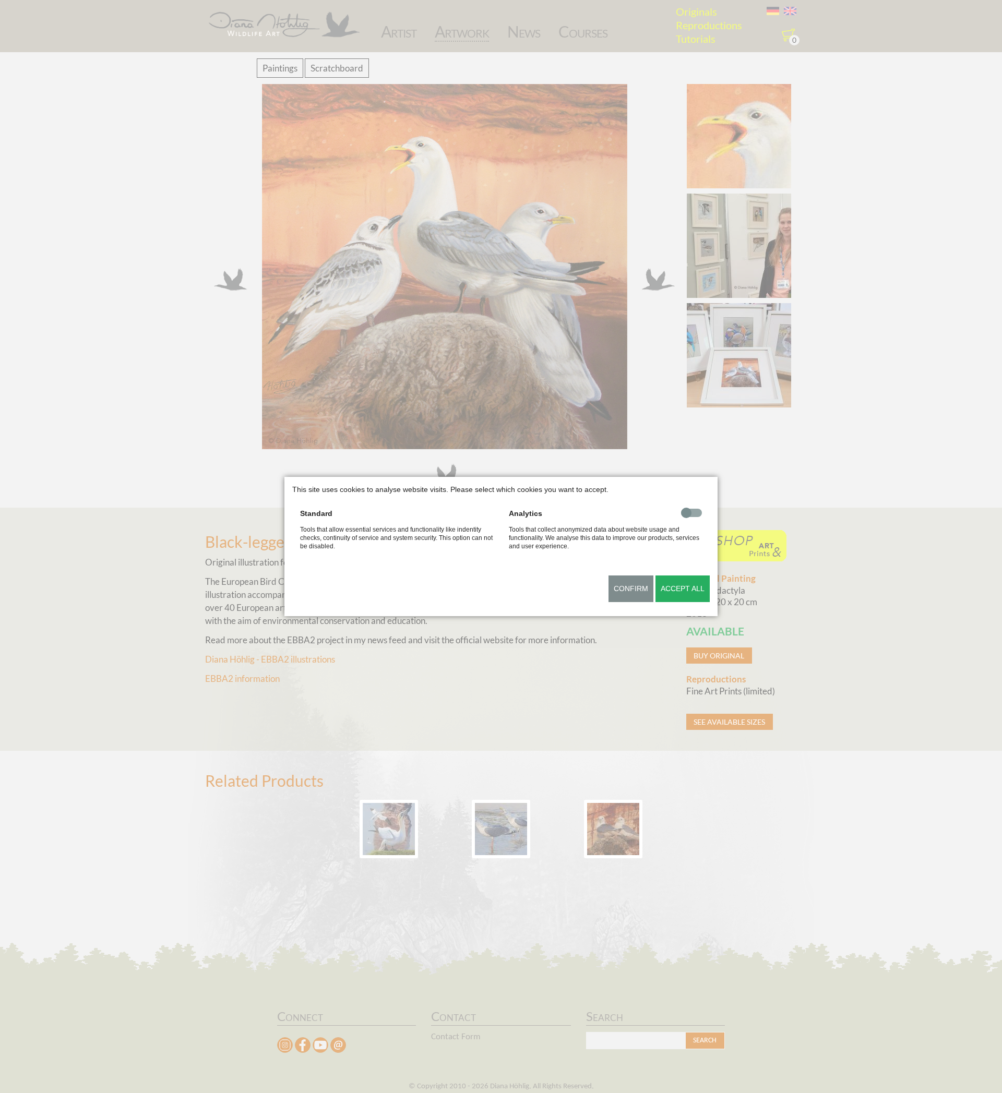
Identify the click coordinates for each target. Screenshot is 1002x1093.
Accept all (683, 588)
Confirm (631, 588)
